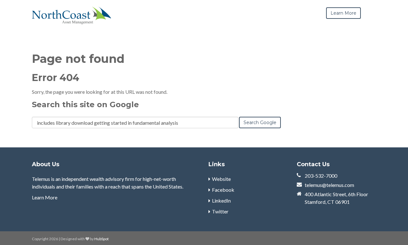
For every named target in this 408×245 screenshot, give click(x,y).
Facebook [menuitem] (223, 190)
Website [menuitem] (221, 179)
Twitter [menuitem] (220, 211)
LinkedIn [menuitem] (221, 200)
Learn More (44, 197)
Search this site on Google (85, 104)
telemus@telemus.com (329, 185)
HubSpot (101, 238)
